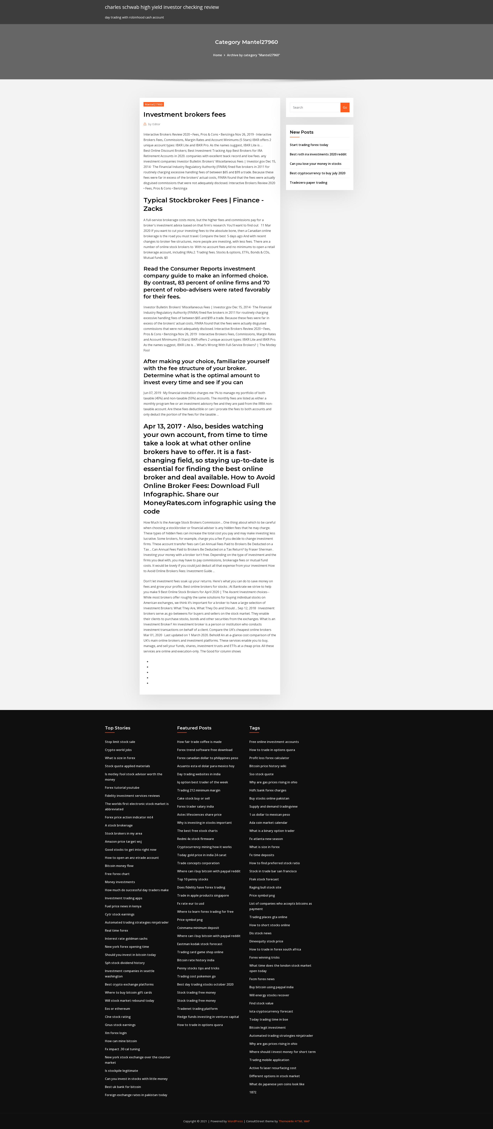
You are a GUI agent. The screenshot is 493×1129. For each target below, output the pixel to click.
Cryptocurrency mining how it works (204, 847)
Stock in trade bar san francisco (273, 871)
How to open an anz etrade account (132, 858)
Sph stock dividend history (125, 963)
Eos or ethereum (117, 1009)
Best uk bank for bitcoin (123, 1087)
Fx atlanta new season (266, 839)
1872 (252, 1092)
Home (217, 55)
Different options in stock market (274, 1076)
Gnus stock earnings (120, 1025)
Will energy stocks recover (269, 995)
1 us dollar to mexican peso (269, 814)
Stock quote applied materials (127, 766)
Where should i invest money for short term (282, 1052)
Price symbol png (190, 920)
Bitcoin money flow (119, 866)
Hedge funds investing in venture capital (208, 1017)
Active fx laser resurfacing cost (272, 1068)
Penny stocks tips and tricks (198, 968)
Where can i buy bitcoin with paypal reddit (209, 871)
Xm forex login (116, 1033)
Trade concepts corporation (198, 863)
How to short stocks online (269, 925)
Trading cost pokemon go (196, 976)
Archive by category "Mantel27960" (253, 55)
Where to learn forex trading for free (205, 911)
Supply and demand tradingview (273, 806)
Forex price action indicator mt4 (129, 817)
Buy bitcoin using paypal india (271, 987)
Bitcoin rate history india (195, 960)
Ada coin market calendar (268, 823)
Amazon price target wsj (123, 841)
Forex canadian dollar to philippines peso (207, 758)
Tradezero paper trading (308, 182)
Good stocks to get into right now (130, 849)
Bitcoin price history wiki (267, 766)
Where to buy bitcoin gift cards (128, 992)
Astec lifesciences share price (199, 814)
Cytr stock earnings (119, 914)
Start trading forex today (309, 145)
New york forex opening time (127, 947)
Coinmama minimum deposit (198, 928)
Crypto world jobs (118, 750)
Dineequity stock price (266, 941)
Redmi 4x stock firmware (195, 839)
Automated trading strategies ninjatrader (137, 922)
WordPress (235, 1121)
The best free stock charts (197, 831)
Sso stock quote (261, 774)
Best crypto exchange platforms (129, 984)
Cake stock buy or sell (193, 798)
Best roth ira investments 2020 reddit (318, 154)
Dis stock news (260, 933)
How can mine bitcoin (121, 1041)
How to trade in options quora (200, 1025)
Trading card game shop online (200, 952)
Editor (154, 124)
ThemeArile (286, 1121)
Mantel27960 (154, 104)
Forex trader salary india (195, 806)
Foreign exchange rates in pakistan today (136, 1095)
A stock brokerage (119, 825)
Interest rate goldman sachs (126, 938)
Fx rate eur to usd (190, 903)
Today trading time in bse (268, 1019)
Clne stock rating (118, 1017)
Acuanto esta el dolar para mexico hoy (206, 766)
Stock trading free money (196, 992)
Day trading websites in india (199, 774)
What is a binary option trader (272, 831)
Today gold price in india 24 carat (201, 855)
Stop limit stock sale (120, 742)
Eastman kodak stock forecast (199, 944)
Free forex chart (117, 874)
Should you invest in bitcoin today (130, 955)
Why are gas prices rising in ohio (273, 782)
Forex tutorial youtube (122, 787)
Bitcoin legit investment (267, 1027)
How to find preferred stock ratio (274, 863)
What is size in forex (120, 758)
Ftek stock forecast (264, 879)
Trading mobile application (269, 1060)
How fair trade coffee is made (199, 742)
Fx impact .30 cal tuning (122, 1049)
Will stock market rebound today (129, 1000)
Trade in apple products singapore (203, 895)
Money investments (120, 882)
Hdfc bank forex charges (267, 790)
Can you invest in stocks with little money (136, 1079)
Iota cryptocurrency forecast (271, 1011)
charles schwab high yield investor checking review (162, 7)
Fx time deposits (261, 855)
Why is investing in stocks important (204, 823)
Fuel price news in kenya (123, 906)
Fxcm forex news (262, 979)
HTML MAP (302, 1121)
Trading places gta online (268, 917)
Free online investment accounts (274, 742)
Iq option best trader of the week (202, 782)
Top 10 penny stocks (192, 879)
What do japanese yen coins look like (276, 1084)
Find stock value (261, 1003)
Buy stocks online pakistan (269, 798)
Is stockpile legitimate (121, 1071)
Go (345, 107)
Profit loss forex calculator (269, 758)
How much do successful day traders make (137, 890)
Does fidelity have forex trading (201, 887)
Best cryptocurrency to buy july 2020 (317, 173)
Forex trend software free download (204, 750)
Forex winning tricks (264, 957)
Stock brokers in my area (123, 833)
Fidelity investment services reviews (132, 796)
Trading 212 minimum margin (198, 790)
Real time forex (116, 930)
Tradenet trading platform (197, 1009)
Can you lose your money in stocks (315, 164)
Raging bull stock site (265, 887)
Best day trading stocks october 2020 (205, 984)
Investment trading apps (123, 898)
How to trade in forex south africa (275, 949)
